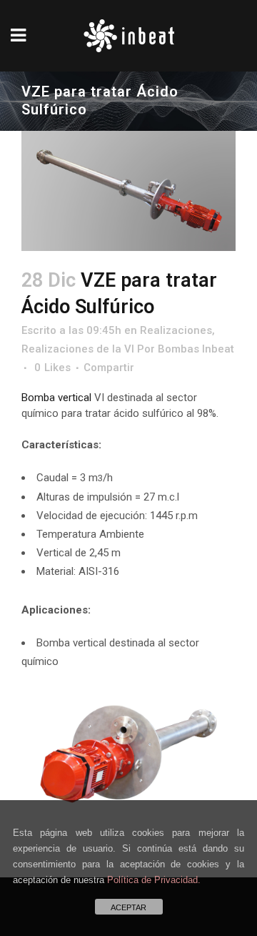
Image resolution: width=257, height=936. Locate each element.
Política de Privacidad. (154, 880)
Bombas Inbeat (196, 349)
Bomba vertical (57, 397)
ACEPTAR (128, 907)
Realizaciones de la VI (77, 349)
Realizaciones (176, 330)
